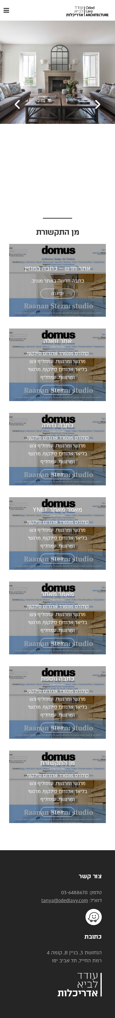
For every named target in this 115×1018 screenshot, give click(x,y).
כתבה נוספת (57, 678)
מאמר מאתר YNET (57, 509)
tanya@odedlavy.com (64, 900)
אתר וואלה (57, 340)
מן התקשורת (57, 762)
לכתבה (57, 293)
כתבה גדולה (57, 424)
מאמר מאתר (57, 593)
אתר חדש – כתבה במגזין (58, 268)
